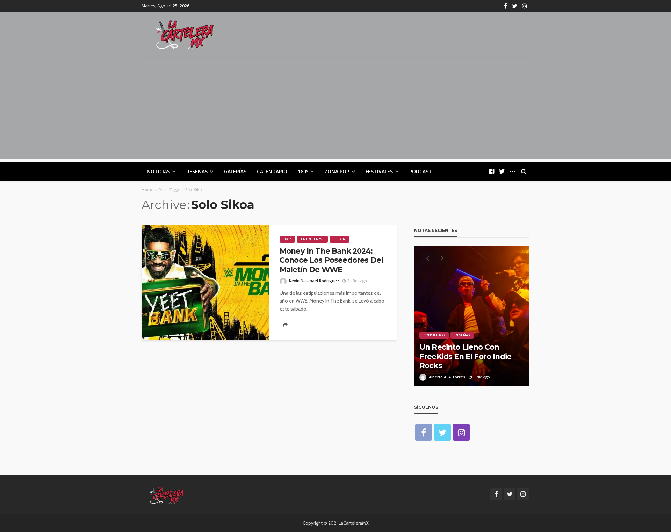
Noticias (158, 171)
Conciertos (434, 335)
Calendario (272, 171)
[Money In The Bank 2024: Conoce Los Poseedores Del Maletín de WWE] (205, 282)
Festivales (379, 171)
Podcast (420, 171)
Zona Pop (336, 171)
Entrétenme (312, 239)
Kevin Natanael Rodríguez (314, 280)
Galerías (235, 171)
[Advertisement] (335, 110)
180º (303, 171)
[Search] (523, 171)
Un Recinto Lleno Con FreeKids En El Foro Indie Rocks (465, 356)
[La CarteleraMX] (185, 34)
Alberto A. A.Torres (447, 376)
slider (339, 239)
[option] (471, 316)
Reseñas (197, 171)
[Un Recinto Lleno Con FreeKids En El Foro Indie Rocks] (471, 316)
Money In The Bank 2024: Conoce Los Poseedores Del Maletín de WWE (331, 260)
